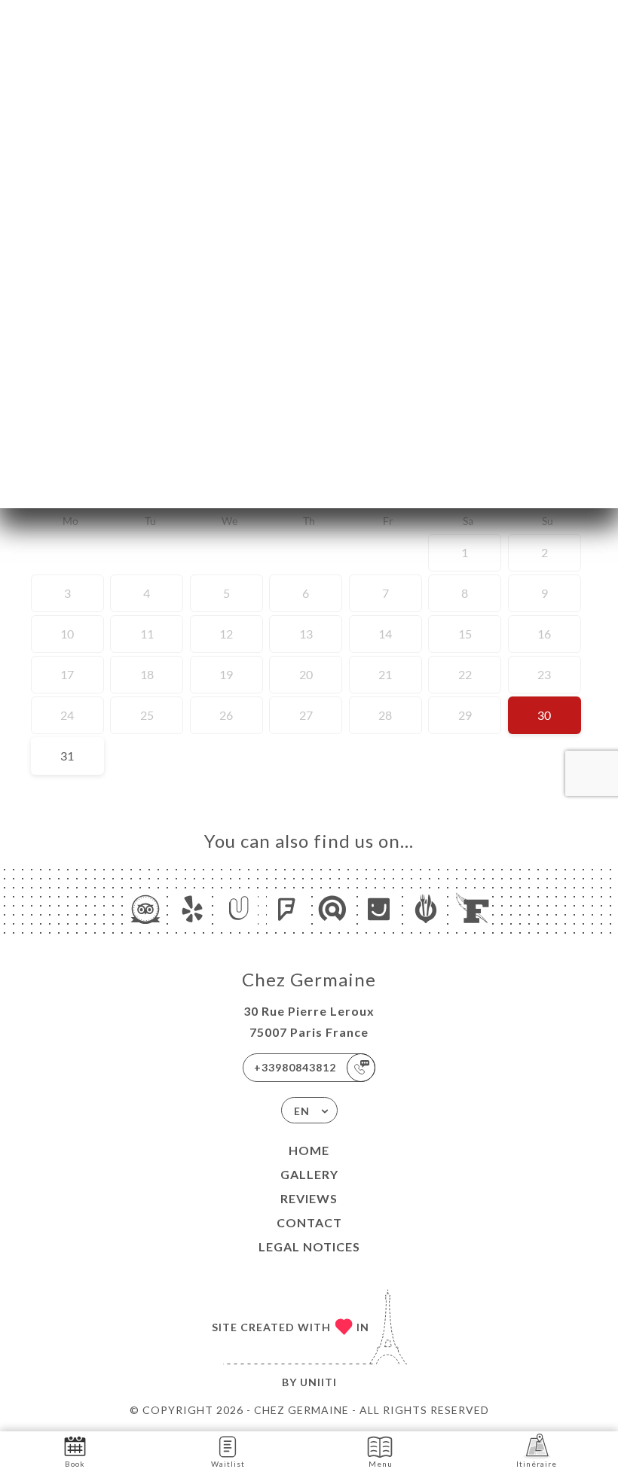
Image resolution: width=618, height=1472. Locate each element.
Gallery (309, 1174)
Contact (309, 1222)
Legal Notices (309, 1246)
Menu (381, 1463)
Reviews (309, 1198)
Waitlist (228, 1463)
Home (309, 1150)
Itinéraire (536, 1463)
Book (75, 1463)
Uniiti (318, 1382)
